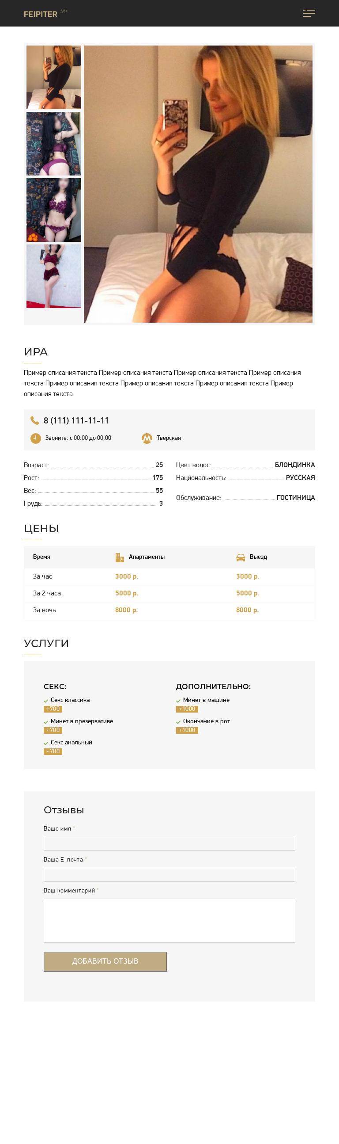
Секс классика (70, 700)
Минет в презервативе (82, 721)
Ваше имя (59, 829)
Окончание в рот (206, 721)
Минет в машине (206, 700)
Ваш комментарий (71, 891)
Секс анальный (71, 743)
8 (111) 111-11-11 (76, 421)
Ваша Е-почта (65, 860)
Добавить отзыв (105, 961)
